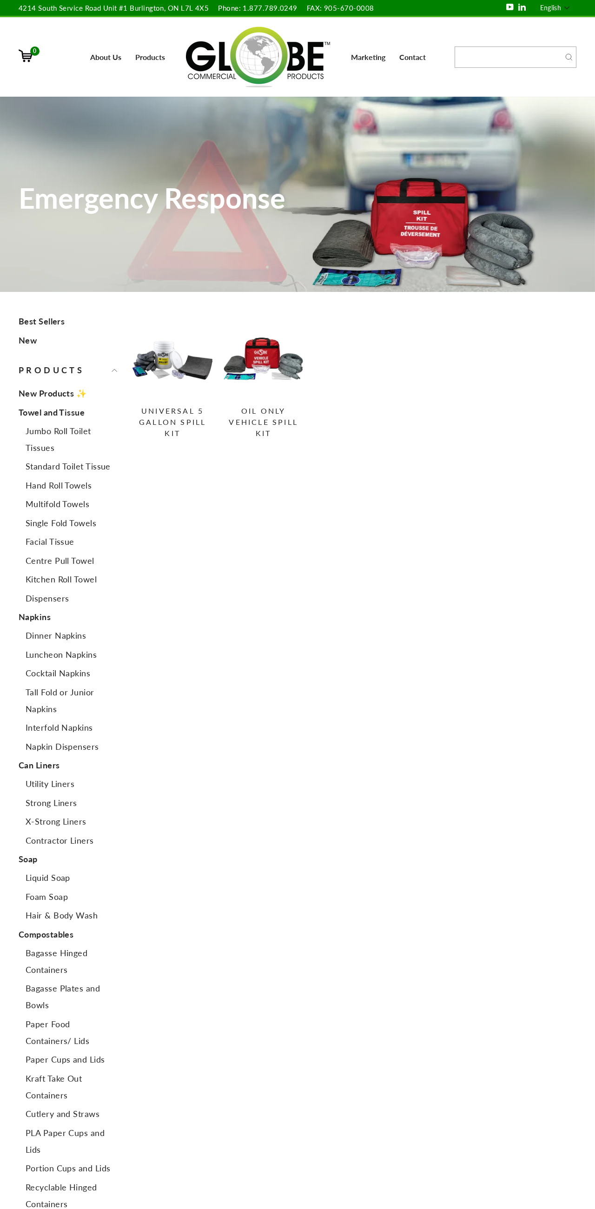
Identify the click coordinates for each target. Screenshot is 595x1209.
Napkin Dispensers (62, 746)
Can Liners (39, 765)
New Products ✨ (52, 393)
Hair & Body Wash (62, 915)
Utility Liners (50, 784)
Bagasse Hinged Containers (56, 961)
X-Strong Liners (56, 821)
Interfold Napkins (59, 727)
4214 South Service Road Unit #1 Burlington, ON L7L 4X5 (114, 8)
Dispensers (47, 598)
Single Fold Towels (61, 523)
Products (150, 57)
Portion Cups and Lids (68, 1168)
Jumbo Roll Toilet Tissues (58, 439)
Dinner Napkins (56, 635)
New (28, 340)
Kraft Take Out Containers (54, 1086)
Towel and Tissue (52, 412)
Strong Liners (51, 803)
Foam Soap (47, 897)
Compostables (46, 934)
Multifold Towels (57, 504)
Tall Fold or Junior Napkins (60, 700)
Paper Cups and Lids (65, 1059)
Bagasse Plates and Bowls (63, 996)
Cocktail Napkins (58, 673)
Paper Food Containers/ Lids (57, 1032)
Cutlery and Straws (62, 1114)
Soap (28, 859)
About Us (105, 57)
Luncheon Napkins (61, 654)
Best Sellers (42, 321)
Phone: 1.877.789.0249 (257, 8)
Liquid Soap (48, 877)
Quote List (29, 64)
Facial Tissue (50, 541)
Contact (412, 57)
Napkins (35, 617)
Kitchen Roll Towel (61, 579)
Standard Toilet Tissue (68, 466)
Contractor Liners (60, 840)
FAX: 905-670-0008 (340, 8)
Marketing (368, 57)
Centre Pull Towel (60, 560)
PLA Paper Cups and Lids (65, 1141)
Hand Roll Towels (59, 485)
